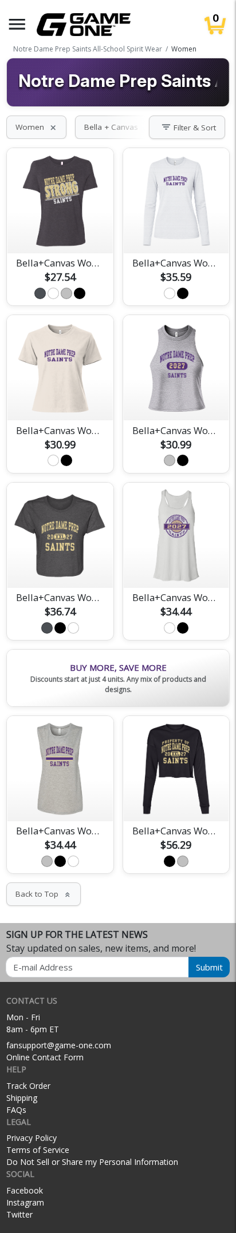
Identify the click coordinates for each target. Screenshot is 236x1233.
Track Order (28, 1085)
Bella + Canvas (117, 127)
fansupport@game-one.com (58, 1045)
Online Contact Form (45, 1057)
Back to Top (43, 894)
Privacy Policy (31, 1137)
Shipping (21, 1097)
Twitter (19, 1214)
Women (36, 127)
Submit (209, 967)
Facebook (24, 1190)
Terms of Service (37, 1149)
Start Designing (60, 231)
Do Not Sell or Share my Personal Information (92, 1161)
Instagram (25, 1202)
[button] (17, 24)
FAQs (16, 1109)
